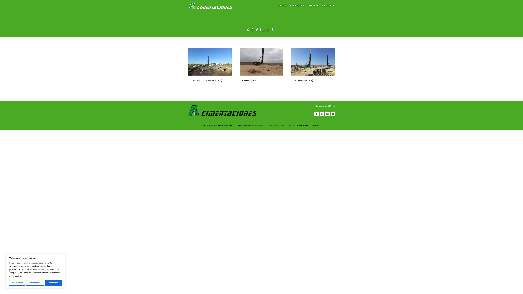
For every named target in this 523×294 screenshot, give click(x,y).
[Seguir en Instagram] (327, 114)
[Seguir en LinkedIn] (322, 114)
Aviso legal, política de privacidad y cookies (273, 125)
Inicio (283, 5)
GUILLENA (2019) (249, 80)
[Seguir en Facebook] (316, 114)
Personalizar (17, 282)
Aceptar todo (53, 282)
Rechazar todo (35, 282)
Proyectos (297, 5)
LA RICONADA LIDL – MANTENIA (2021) (206, 80)
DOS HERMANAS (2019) (303, 80)
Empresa (313, 5)
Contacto (328, 5)
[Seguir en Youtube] (333, 114)
